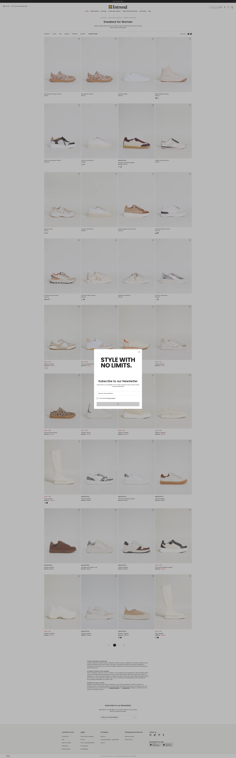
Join (118, 404)
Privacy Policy (111, 398)
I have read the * (107, 398)
